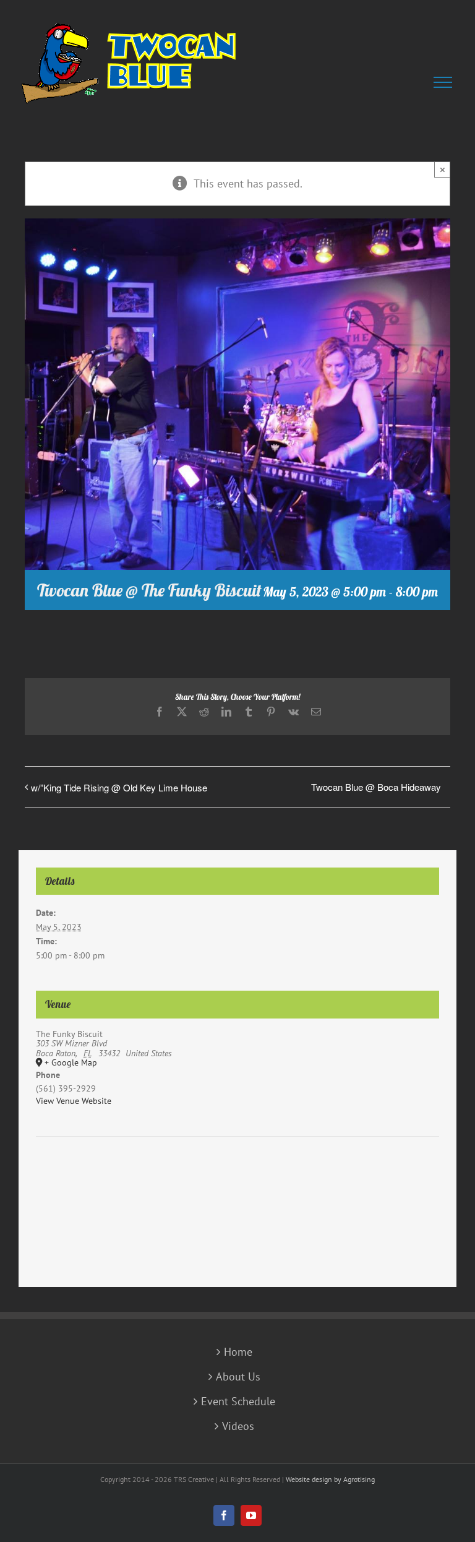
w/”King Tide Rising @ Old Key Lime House (119, 787)
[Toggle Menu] (445, 82)
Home (238, 1352)
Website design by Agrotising (330, 1479)
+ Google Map (71, 1063)
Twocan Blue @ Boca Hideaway (376, 786)
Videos (238, 1426)
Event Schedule (238, 1401)
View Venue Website (73, 1100)
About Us (238, 1377)
